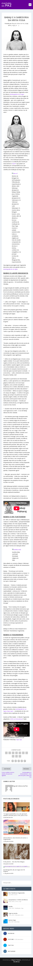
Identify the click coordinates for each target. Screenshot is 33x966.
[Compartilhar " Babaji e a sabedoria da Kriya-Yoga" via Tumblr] (16, 753)
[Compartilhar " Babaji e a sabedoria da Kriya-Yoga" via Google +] (13, 753)
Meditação (17, 908)
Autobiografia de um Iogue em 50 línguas (14, 870)
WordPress (16, 961)
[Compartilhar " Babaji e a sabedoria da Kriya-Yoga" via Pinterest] (20, 753)
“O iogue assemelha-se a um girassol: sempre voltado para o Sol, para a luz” (15, 814)
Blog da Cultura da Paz (18, 23)
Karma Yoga (12, 920)
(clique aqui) (9, 711)
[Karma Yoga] (5, 921)
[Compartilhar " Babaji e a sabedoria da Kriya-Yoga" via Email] (16, 756)
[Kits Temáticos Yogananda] (5, 894)
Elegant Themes (16, 960)
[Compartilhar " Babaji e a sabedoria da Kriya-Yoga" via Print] (20, 756)
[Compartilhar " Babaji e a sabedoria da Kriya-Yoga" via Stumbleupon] (13, 756)
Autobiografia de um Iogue (17, 94)
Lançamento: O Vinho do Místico (18, 900)
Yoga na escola (12, 913)
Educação (17, 915)
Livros (15, 894)
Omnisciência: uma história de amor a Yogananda (15, 838)
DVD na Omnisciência (16, 719)
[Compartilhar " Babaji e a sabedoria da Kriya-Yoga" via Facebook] (6, 753)
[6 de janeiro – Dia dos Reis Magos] (16, 851)
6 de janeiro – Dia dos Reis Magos (14, 862)
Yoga (13, 25)
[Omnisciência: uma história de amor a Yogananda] (16, 827)
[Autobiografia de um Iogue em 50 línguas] (16, 866)
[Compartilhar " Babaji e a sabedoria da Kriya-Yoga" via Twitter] (9, 753)
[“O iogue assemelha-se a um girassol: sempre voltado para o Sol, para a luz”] (16, 806)
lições (14, 163)
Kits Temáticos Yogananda (16, 893)
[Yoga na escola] (5, 914)
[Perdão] (5, 908)
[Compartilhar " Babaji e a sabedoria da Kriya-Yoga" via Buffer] (26, 753)
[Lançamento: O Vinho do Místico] (5, 901)
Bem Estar (17, 922)
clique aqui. (19, 739)
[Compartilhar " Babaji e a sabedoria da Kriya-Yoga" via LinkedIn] (23, 753)
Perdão (10, 906)
